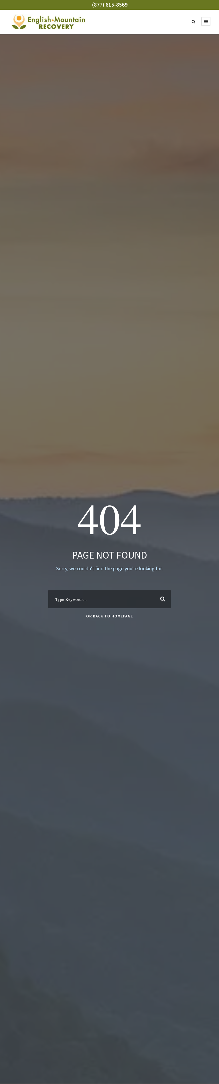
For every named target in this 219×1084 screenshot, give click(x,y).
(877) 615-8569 (109, 5)
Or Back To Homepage (109, 616)
